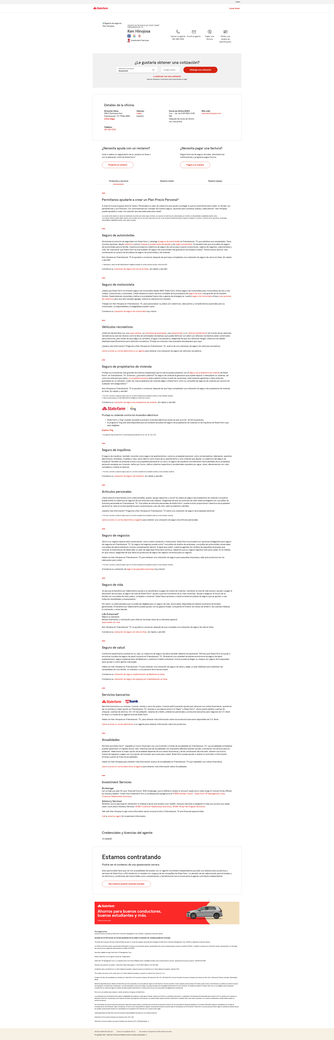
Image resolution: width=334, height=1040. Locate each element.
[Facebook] (129, 36)
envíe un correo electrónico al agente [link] (125, 520)
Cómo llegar (109, 119)
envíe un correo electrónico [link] (121, 724)
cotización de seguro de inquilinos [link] (129, 476)
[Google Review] (134, 36)
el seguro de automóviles (169, 241)
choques (144, 244)
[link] (194, 38)
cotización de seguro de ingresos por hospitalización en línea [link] (140, 679)
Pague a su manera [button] (195, 165)
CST (187, 111)
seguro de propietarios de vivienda (204, 373)
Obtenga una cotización (200, 70)
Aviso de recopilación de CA (126, 1031)
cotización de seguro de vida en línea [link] (130, 632)
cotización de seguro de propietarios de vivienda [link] (135, 402)
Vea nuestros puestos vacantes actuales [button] (126, 884)
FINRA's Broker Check (182, 794)
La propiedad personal (138, 378)
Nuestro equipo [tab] (215, 181)
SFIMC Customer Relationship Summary (153, 807)
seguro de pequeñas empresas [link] (140, 569)
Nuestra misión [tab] (167, 181)
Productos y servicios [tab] (118, 181)
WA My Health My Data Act (104, 1031)
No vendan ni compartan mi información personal (155, 1031)
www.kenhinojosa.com (211, 113)
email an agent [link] (114, 816)
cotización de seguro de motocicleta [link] (130, 311)
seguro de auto (195, 293)
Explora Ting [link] (107, 430)
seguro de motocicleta (202, 296)
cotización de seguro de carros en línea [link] (131, 269)
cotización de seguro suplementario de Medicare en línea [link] (139, 674)
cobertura (128, 244)
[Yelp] (139, 36)
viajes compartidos (184, 244)
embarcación (177, 333)
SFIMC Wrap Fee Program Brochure (189, 807)
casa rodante (135, 333)
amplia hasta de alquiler (160, 244)
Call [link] (103, 816)
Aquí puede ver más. (111, 622)
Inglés (139, 113)
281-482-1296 (110, 130)
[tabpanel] (167, 117)
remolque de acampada (155, 333)
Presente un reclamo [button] (117, 165)
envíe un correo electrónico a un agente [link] (127, 351)
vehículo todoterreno (197, 333)
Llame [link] (104, 351)
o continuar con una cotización (167, 76)
